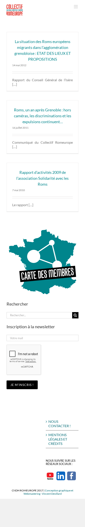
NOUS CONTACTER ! (59, 423)
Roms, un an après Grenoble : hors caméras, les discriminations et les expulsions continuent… (42, 115)
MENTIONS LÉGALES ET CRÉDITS (57, 439)
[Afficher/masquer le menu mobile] (76, 6)
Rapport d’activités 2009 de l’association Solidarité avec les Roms (42, 178)
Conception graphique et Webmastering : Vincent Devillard (48, 492)
